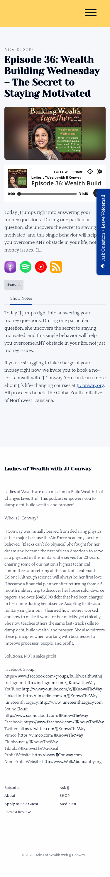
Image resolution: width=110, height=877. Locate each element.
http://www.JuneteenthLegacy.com (71, 702)
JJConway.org (90, 385)
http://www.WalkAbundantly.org (71, 761)
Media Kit (68, 804)
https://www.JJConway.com (57, 755)
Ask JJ (64, 788)
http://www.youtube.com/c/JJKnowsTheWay (62, 689)
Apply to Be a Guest (21, 804)
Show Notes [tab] (21, 298)
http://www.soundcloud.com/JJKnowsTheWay (46, 715)
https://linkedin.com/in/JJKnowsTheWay (60, 696)
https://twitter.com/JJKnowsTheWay (52, 729)
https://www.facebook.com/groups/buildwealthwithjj (53, 676)
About (9, 796)
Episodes (12, 788)
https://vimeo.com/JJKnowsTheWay (50, 735)
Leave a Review (17, 812)
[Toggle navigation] (90, 14)
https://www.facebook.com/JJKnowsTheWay (63, 722)
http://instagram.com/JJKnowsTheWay (60, 682)
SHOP (65, 796)
